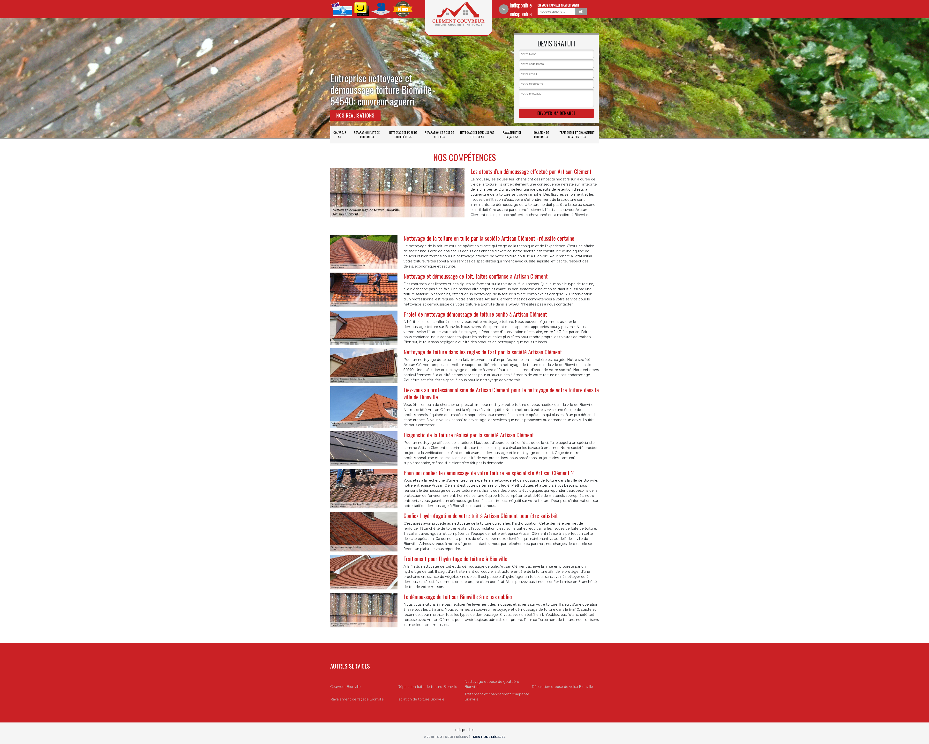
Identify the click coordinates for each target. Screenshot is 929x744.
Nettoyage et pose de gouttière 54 (403, 134)
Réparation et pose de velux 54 (439, 134)
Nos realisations (355, 115)
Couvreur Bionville (345, 686)
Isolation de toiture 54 (541, 134)
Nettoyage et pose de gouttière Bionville (491, 684)
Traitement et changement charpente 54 (577, 134)
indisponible (521, 4)
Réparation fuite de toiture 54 (367, 134)
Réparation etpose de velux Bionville (562, 686)
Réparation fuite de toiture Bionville (427, 686)
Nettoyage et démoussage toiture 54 (477, 134)
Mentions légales (489, 737)
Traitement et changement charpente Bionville (496, 696)
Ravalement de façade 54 (512, 134)
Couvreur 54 (339, 134)
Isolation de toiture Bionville (420, 699)
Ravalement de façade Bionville (357, 699)
